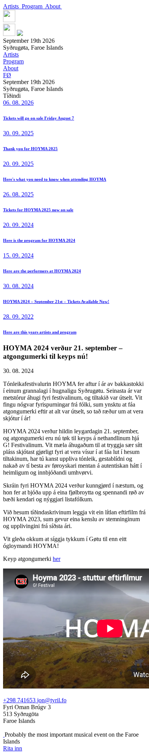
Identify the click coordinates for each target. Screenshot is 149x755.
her (56, 559)
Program (33, 6)
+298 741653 (20, 700)
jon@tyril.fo (51, 700)
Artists (12, 6)
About (53, 6)
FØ (7, 75)
